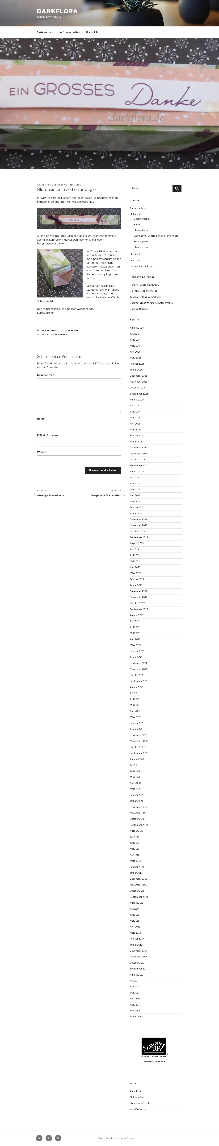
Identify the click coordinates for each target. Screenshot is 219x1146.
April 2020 (135, 783)
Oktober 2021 (137, 675)
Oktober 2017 (137, 962)
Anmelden (135, 1091)
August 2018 (136, 902)
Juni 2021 (134, 699)
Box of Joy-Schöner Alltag (143, 290)
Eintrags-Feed (137, 1097)
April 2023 (135, 567)
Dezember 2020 (138, 735)
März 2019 (135, 860)
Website (42, 452)
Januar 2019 (136, 872)
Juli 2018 (134, 908)
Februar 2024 (137, 507)
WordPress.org (138, 1109)
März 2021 (135, 717)
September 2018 (139, 896)
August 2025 (137, 399)
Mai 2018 (134, 920)
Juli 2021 (134, 693)
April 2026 (135, 351)
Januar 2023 (136, 585)
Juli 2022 (134, 621)
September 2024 (139, 465)
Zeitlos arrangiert (55, 335)
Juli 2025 (134, 405)
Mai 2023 (135, 561)
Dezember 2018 (138, 878)
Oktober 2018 (137, 890)
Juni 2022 (135, 627)
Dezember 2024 (138, 447)
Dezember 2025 (138, 375)
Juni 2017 (134, 986)
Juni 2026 (135, 339)
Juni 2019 (134, 842)
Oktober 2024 (137, 459)
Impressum (136, 260)
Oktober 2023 (137, 531)
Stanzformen (141, 247)
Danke (46, 330)
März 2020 (135, 788)
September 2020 (139, 753)
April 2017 (135, 998)
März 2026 (135, 357)
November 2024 (138, 453)
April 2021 (135, 711)
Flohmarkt (135, 214)
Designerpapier (142, 218)
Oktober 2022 (137, 603)
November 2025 (138, 381)
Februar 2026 (137, 363)
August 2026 (137, 327)
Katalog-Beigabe (139, 309)
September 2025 (139, 393)
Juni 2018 (134, 914)
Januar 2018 (136, 944)
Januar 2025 (136, 441)
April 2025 (135, 423)
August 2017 (136, 974)
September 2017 (139, 968)
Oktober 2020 (137, 747)
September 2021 (139, 681)
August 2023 (137, 543)
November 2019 (138, 813)
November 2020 (139, 741)
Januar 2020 (136, 801)
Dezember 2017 (138, 950)
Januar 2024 (136, 513)
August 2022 (137, 615)
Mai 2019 (134, 848)
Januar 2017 (136, 1016)
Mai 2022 (135, 633)
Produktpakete (142, 241)
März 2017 (135, 1004)
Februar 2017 (137, 1010)
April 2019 (135, 854)
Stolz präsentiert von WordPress (115, 1138)
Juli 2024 (134, 477)
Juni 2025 (135, 411)
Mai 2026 (135, 345)
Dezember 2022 (138, 591)
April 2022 (135, 639)
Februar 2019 (137, 867)
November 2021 (138, 669)
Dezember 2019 (138, 807)
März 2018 (135, 932)
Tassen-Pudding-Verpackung (145, 297)
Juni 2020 (135, 771)
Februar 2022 (137, 651)
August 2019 (136, 830)
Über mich (92, 32)
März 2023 (135, 573)
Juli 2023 (134, 549)
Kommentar (45, 375)
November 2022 (138, 597)
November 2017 (138, 956)
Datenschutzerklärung (142, 266)
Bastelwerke (44, 32)
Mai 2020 (135, 777)
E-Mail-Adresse (47, 435)
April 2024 (135, 495)
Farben (137, 224)
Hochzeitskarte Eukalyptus (144, 285)
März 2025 (135, 429)
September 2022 (139, 609)
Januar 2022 (136, 657)
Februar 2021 (137, 723)
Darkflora (57, 11)
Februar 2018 (137, 938)
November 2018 (138, 884)
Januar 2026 (136, 369)
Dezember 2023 (138, 519)
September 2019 (139, 825)
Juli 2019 (134, 837)
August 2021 (136, 687)
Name (41, 418)
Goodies (57, 330)
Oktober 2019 (137, 818)
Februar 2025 (137, 435)
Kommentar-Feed (139, 1103)
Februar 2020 (137, 795)
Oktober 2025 (137, 387)
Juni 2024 (135, 483)
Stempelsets (141, 230)
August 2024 (137, 471)
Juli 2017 (134, 980)
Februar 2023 (137, 579)
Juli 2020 (134, 765)
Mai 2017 (134, 992)
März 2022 (135, 645)
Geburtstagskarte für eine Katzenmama (151, 302)
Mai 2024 (135, 489)
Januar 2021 (136, 729)
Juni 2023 (135, 555)
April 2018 (135, 926)
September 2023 (139, 537)
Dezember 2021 (138, 663)
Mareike (75, 185)
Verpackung (72, 330)
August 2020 (137, 759)
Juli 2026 (134, 333)
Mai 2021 (134, 705)
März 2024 (135, 501)
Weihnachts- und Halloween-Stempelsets (156, 235)
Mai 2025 (135, 417)
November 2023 (138, 525)
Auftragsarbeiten (69, 32)
